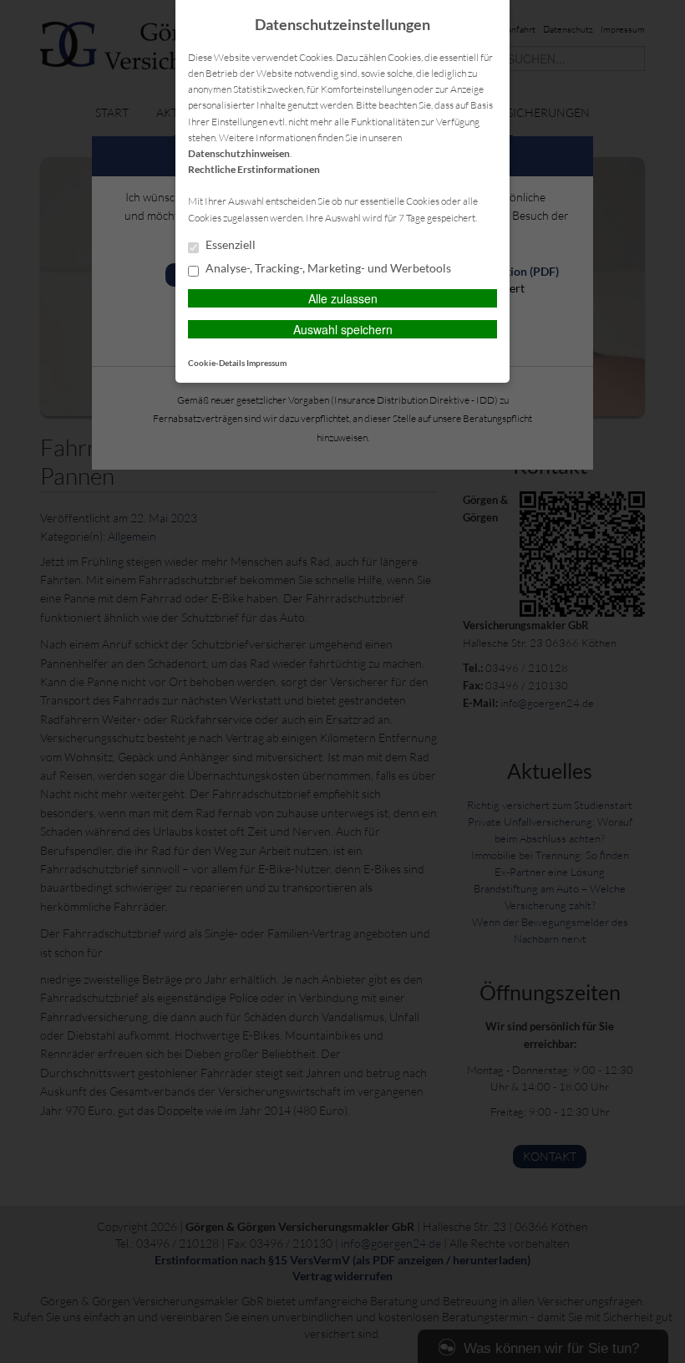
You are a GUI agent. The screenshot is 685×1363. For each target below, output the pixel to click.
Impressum (266, 363)
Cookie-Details (216, 363)
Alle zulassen (343, 298)
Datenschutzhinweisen (239, 153)
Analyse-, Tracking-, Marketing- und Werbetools (327, 268)
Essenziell (229, 245)
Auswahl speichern (343, 329)
